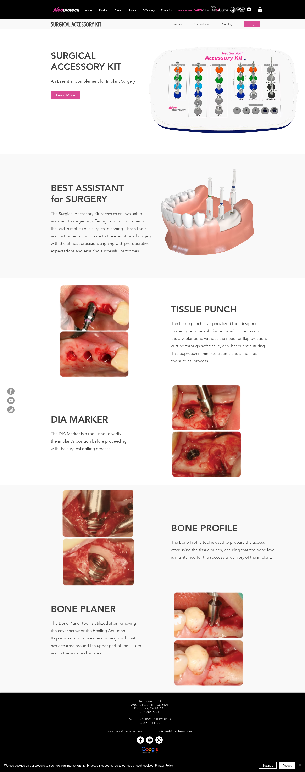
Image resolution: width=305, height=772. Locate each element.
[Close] (300, 765)
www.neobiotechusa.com (125, 731)
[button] (89, 10)
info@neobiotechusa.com (174, 731)
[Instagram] (11, 409)
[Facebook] (11, 391)
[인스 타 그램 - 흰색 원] (159, 740)
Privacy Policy (164, 765)
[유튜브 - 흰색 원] (149, 740)
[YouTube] (11, 400)
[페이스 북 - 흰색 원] (140, 740)
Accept (287, 765)
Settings (267, 765)
